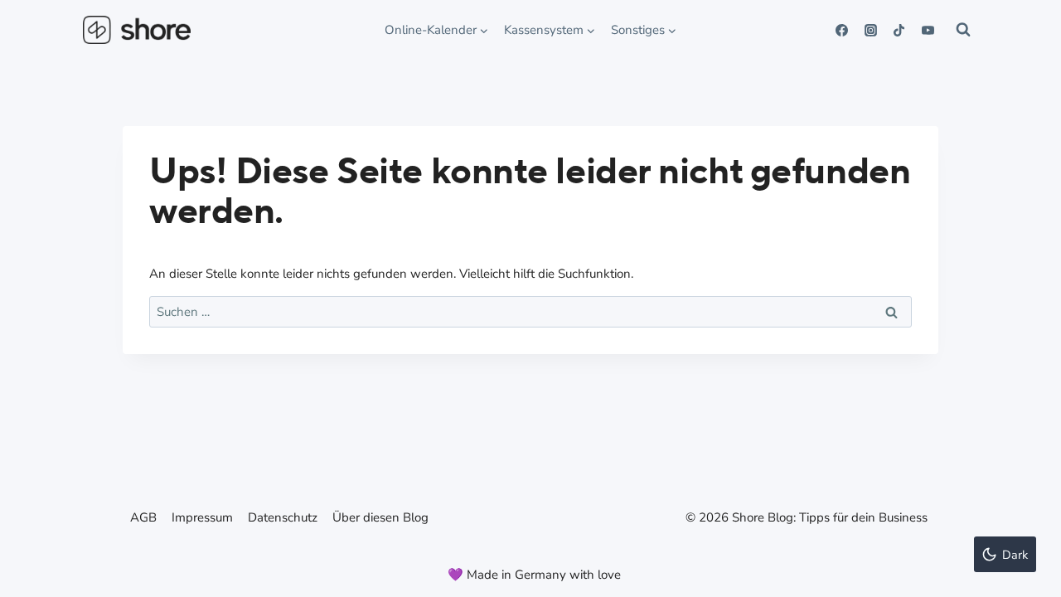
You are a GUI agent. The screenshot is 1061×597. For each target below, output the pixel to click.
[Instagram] (870, 29)
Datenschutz (282, 517)
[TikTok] (899, 29)
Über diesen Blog (380, 517)
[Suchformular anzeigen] (963, 30)
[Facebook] (842, 29)
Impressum (202, 517)
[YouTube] (927, 29)
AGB (143, 517)
